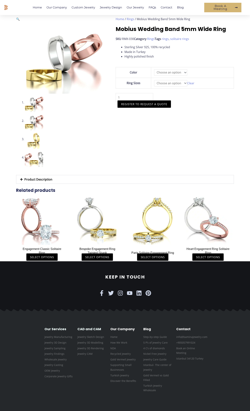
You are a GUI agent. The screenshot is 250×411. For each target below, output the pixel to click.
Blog (180, 7)
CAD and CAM (89, 329)
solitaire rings (179, 39)
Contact (166, 7)
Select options (42, 257)
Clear (190, 83)
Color (133, 72)
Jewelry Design (111, 7)
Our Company (56, 7)
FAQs (152, 7)
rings (165, 39)
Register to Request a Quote (144, 104)
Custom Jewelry (83, 7)
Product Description (38, 179)
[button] (18, 19)
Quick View (42, 241)
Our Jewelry (135, 7)
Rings (130, 19)
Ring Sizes (133, 83)
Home (37, 7)
